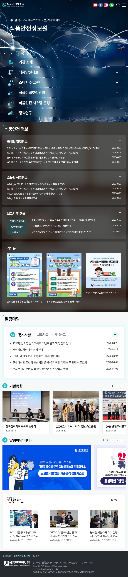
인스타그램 (106, 5)
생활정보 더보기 (120, 177)
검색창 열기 (118, 5)
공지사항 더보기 (115, 334)
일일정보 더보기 (120, 141)
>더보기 (122, 386)
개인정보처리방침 (22, 556)
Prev (112, 386)
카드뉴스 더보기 (120, 247)
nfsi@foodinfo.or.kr (49, 569)
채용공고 (59, 334)
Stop (117, 440)
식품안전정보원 (13, 5)
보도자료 (42, 334)
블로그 (111, 5)
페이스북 (100, 5)
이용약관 (7, 556)
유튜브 (95, 5)
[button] (4, 53)
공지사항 (24, 335)
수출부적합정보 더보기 (120, 213)
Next (117, 386)
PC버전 (36, 556)
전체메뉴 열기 (124, 5)
